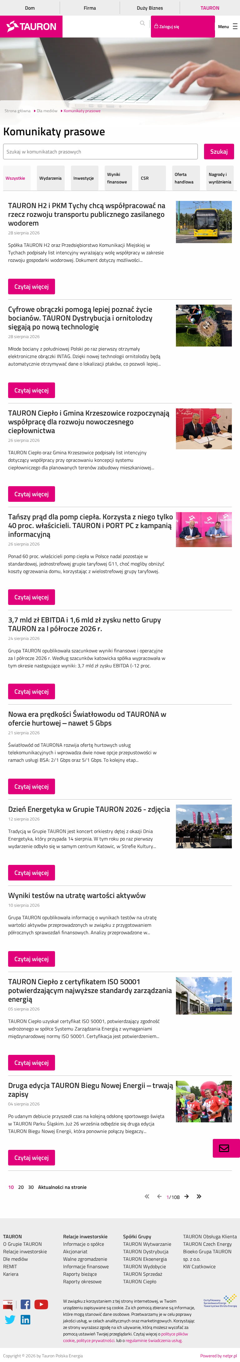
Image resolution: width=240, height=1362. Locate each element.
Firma (90, 8)
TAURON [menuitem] (12, 1236)
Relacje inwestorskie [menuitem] (25, 1251)
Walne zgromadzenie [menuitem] (85, 1259)
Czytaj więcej (31, 286)
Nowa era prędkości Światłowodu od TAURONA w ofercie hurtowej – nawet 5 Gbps (87, 718)
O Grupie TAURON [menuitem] (22, 1244)
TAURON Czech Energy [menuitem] (207, 1244)
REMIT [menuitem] (10, 1266)
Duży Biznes (150, 8)
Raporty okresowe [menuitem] (82, 1281)
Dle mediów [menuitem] (15, 1259)
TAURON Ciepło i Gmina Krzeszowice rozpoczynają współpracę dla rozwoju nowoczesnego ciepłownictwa (88, 421)
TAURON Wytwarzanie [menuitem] (147, 1244)
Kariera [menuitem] (10, 1274)
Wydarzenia (50, 178)
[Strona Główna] (31, 26)
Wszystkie (15, 178)
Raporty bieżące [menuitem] (80, 1274)
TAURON (210, 8)
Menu (223, 26)
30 (31, 1187)
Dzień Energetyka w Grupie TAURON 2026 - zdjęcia (89, 809)
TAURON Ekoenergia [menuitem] (145, 1259)
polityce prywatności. (96, 1340)
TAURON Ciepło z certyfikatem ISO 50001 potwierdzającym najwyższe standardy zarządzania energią (90, 990)
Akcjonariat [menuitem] (75, 1251)
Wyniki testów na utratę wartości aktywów (77, 895)
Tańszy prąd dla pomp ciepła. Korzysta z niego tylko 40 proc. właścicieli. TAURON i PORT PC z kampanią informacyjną (90, 525)
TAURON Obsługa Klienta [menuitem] (210, 1236)
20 (21, 1187)
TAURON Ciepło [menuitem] (139, 1281)
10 (11, 1187)
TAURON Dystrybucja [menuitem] (145, 1251)
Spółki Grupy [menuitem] (137, 1236)
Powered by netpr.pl (218, 1355)
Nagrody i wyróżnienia (220, 178)
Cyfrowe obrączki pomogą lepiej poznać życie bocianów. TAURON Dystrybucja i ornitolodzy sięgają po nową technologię (80, 317)
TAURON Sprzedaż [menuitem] (142, 1274)
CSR (145, 178)
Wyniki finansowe (117, 178)
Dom (30, 8)
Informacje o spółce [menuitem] (83, 1244)
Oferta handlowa (184, 178)
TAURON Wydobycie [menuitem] (144, 1266)
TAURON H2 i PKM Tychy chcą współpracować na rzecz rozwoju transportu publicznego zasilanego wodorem (86, 214)
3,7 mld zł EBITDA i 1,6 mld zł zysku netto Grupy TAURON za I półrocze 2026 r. (84, 624)
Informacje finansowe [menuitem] (86, 1266)
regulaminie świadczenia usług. (154, 1340)
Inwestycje (83, 178)
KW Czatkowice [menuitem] (199, 1266)
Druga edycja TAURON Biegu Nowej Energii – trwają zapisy (90, 1090)
